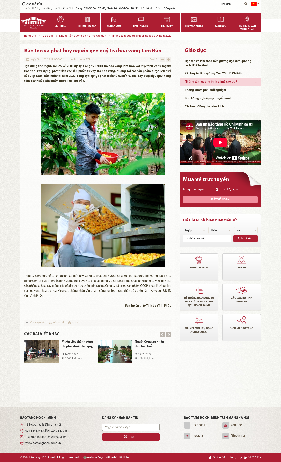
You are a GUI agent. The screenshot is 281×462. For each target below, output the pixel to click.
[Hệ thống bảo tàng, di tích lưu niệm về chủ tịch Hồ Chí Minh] (199, 290)
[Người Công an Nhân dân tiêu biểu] (115, 351)
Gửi (126, 436)
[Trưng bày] (167, 18)
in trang (76, 322)
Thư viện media (194, 26)
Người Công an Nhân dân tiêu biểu (149, 344)
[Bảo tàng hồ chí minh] (33, 22)
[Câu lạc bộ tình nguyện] (242, 290)
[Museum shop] (199, 260)
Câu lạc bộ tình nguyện (241, 300)
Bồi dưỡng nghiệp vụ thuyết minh (208, 98)
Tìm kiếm (246, 238)
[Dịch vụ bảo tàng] (242, 320)
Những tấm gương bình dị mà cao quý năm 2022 (141, 36)
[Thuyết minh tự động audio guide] (199, 320)
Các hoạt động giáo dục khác (205, 106)
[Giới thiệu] (60, 18)
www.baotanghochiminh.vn (43, 443)
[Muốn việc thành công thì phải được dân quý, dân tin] (41, 351)
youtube (236, 425)
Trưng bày (167, 26)
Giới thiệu (60, 26)
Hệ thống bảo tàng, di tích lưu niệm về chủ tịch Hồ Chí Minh (199, 302)
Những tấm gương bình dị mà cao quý (82, 36)
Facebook (199, 425)
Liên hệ (241, 267)
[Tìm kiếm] (245, 4)
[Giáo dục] (220, 18)
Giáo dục (220, 26)
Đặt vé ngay (220, 199)
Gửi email (58, 322)
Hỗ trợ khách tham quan (247, 28)
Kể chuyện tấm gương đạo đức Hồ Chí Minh (214, 73)
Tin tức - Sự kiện (87, 26)
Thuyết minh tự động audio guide (199, 330)
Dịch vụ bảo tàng (241, 328)
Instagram (199, 435)
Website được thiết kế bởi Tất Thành (108, 457)
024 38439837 (60, 431)
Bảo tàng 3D (140, 26)
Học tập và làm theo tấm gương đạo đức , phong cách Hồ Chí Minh (218, 63)
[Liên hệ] (242, 260)
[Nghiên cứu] (114, 18)
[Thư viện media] (194, 18)
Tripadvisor (238, 435)
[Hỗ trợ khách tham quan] (247, 18)
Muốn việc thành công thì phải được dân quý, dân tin (77, 344)
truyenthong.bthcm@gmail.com (46, 437)
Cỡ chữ (153, 59)
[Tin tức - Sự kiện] (87, 18)
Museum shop (199, 267)
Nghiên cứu (114, 26)
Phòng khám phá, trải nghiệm (205, 90)
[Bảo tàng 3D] (140, 18)
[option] (97, 354)
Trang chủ (30, 36)
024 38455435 (34, 431)
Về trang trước (37, 322)
